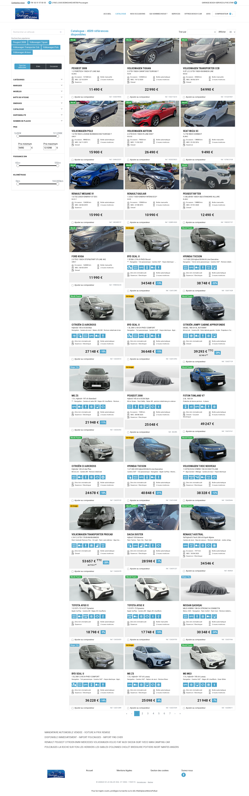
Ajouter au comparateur (84, 97)
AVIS (208, 14)
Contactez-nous (18, 3)
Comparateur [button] (223, 14)
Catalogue (120, 14)
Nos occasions (137, 14)
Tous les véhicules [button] (22, 66)
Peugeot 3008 (19, 42)
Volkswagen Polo (51, 47)
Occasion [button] (54, 66)
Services (176, 14)
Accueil (107, 14)
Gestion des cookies (160, 770)
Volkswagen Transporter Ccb (26, 47)
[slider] (17, 136)
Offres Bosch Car (193, 14)
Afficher (222, 32)
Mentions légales (124, 770)
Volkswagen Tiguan (39, 42)
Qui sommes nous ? (158, 14)
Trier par (182, 32)
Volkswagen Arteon (22, 52)
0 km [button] (38, 66)
